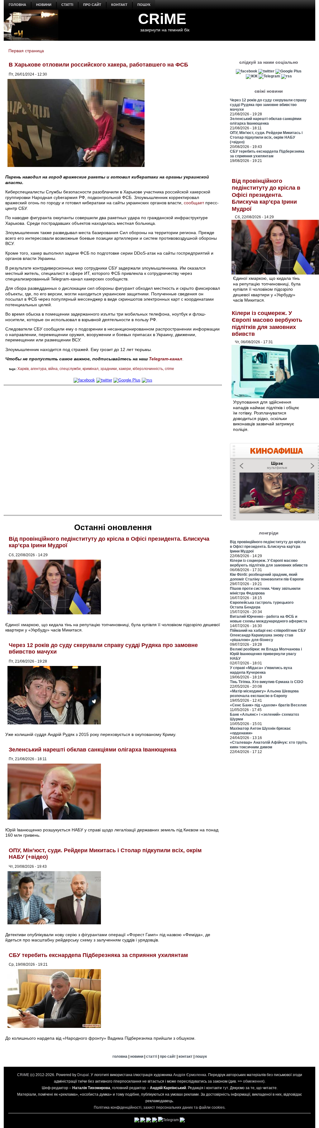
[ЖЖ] (252, 76)
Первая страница (26, 50)
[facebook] (84, 380)
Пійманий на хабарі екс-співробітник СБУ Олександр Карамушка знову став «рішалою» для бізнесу (268, 635)
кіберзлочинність (148, 369)
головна (17, 5)
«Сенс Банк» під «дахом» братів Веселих (268, 705)
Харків (23, 369)
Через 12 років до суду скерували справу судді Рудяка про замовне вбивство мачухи (268, 105)
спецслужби (70, 369)
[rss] (147, 380)
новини (43, 5)
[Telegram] (269, 76)
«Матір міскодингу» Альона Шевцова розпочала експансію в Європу (264, 693)
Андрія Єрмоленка (189, 1075)
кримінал (90, 369)
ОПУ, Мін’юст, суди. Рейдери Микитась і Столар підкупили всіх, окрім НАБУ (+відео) (266, 137)
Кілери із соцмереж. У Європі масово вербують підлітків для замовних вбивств (268, 562)
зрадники (108, 369)
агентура (38, 369)
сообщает (194, 202)
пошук (143, 5)
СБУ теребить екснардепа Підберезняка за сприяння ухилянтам (98, 955)
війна (53, 369)
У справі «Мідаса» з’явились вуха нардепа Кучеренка (261, 670)
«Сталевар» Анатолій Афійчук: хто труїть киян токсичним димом (268, 744)
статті (67, 5)
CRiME (162, 19)
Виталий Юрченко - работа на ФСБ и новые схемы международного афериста (268, 618)
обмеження (253, 1081)
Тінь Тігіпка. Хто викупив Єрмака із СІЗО (266, 682)
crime (169, 369)
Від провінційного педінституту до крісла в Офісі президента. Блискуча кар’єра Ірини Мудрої (266, 195)
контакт (119, 5)
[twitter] (104, 380)
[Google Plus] (126, 380)
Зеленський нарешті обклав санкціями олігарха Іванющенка (92, 750)
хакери (125, 369)
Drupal (83, 1075)
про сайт (92, 5)
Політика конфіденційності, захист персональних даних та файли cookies (159, 1107)
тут (225, 1088)
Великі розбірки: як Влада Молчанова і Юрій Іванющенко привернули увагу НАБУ (266, 654)
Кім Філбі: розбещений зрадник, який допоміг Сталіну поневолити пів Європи (266, 576)
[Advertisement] (112, 450)
